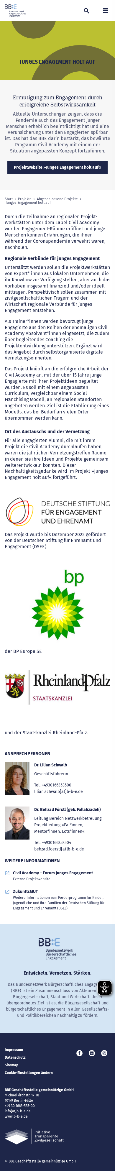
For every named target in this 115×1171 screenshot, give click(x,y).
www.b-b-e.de (16, 1116)
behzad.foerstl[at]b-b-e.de (59, 849)
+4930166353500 (56, 785)
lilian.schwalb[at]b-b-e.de (58, 791)
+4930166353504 (56, 842)
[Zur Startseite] (15, 10)
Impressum (14, 1050)
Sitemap (11, 1065)
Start (9, 199)
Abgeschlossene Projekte (57, 199)
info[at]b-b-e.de (18, 1111)
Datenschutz (15, 1057)
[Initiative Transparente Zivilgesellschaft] (34, 1137)
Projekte (25, 199)
